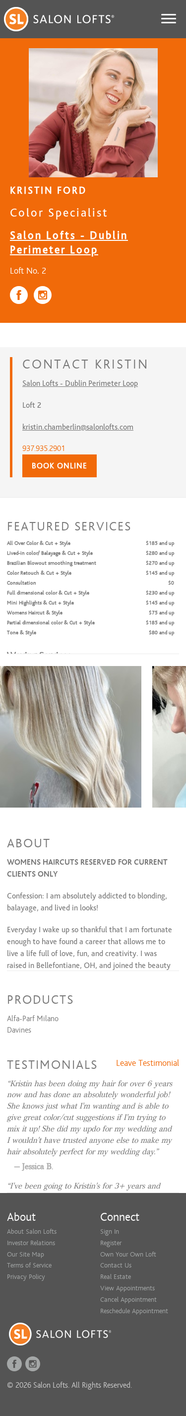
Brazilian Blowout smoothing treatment (51, 563)
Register (111, 1243)
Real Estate (115, 1276)
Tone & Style (21, 632)
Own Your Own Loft (128, 1254)
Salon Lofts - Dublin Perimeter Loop (80, 383)
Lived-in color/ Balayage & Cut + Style (50, 553)
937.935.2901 (43, 448)
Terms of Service (29, 1265)
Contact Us (115, 1265)
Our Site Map (25, 1254)
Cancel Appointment (128, 1299)
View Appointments (127, 1288)
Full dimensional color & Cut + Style (48, 593)
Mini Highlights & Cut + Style (40, 602)
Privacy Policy (26, 1276)
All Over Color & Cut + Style (38, 543)
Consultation (21, 583)
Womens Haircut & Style (34, 612)
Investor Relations (31, 1243)
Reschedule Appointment (134, 1311)
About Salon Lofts (32, 1231)
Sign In (109, 1231)
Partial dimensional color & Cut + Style (51, 622)
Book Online (59, 465)
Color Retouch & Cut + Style (39, 573)
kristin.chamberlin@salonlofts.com (77, 427)
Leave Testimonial (147, 1063)
